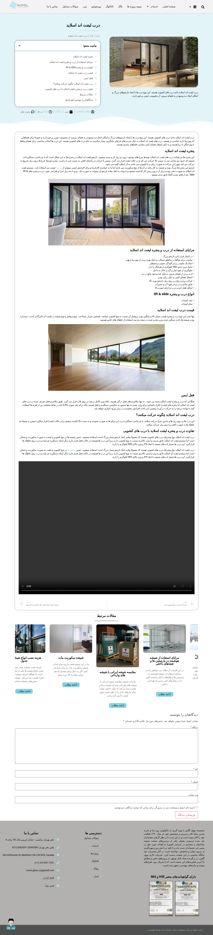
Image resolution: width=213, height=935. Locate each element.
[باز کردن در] (190, 7)
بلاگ (120, 6)
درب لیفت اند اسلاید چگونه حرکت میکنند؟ (73, 83)
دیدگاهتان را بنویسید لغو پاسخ (79, 99)
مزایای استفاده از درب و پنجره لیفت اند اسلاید (71, 62)
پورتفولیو (96, 6)
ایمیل (194, 782)
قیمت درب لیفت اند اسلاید (80, 72)
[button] (19, 45)
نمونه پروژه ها (134, 6)
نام (195, 769)
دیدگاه (194, 727)
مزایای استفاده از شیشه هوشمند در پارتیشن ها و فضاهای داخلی (176, 660)
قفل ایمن (88, 78)
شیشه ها (71, 450)
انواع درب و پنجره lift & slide (79, 67)
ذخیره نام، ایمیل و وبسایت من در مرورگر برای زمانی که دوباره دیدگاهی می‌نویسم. (154, 807)
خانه (98, 35)
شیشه (59, 167)
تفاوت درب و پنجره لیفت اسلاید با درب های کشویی (69, 89)
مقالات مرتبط (86, 94)
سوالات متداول (70, 6)
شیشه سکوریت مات (83, 657)
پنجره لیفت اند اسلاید (83, 56)
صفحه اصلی (169, 6)
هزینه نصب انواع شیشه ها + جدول (36, 659)
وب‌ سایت (193, 795)
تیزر (85, 6)
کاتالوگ (109, 6)
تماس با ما (52, 6)
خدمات (154, 6)
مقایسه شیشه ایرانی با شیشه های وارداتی (130, 673)
